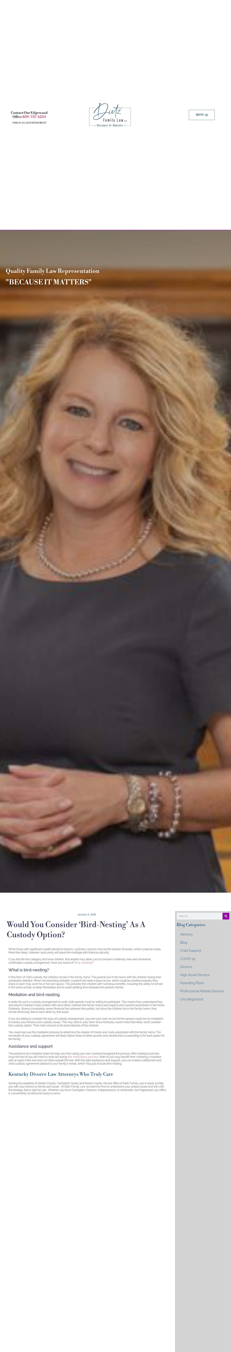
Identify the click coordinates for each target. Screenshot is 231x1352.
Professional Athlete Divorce (202, 991)
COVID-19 (187, 959)
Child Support (190, 951)
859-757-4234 (34, 117)
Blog (183, 942)
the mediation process (83, 1056)
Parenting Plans (192, 983)
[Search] (226, 916)
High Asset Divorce (195, 975)
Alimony (186, 934)
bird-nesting (83, 962)
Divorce (186, 967)
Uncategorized (191, 999)
